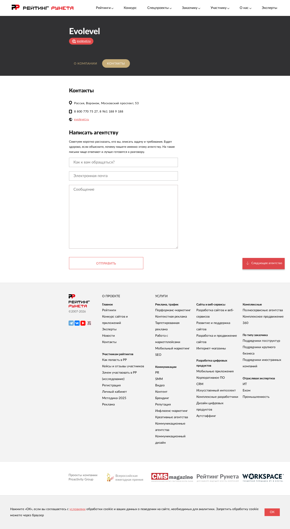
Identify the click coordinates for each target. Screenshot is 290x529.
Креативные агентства (171, 417)
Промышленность (256, 396)
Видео (160, 385)
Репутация (163, 404)
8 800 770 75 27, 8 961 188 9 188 (98, 111)
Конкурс (130, 8)
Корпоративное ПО (210, 377)
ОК (272, 512)
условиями (77, 509)
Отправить (106, 263)
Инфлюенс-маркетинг (171, 410)
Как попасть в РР (114, 360)
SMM (159, 379)
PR (157, 372)
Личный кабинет (114, 391)
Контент (161, 391)
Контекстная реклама (171, 316)
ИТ (245, 384)
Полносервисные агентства (263, 310)
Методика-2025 (114, 398)
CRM (199, 384)
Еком (247, 390)
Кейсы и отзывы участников (123, 366)
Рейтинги (109, 310)
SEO (158, 354)
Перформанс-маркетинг (173, 310)
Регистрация (111, 385)
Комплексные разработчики (217, 396)
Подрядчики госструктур (261, 340)
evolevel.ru (81, 119)
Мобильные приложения (215, 371)
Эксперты (269, 8)
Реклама (108, 404)
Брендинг (162, 398)
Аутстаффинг (206, 416)
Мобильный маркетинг (172, 348)
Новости (108, 335)
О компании (85, 63)
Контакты (116, 63)
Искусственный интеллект (216, 390)
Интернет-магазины (211, 348)
